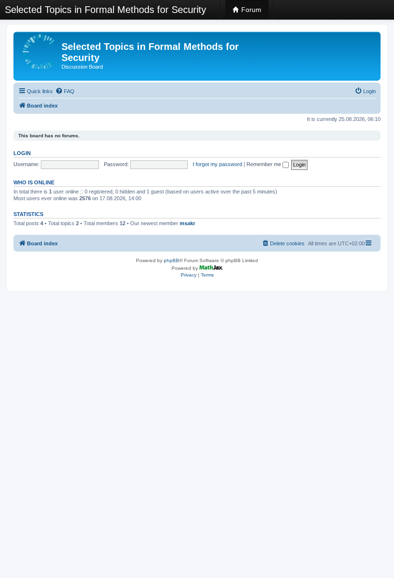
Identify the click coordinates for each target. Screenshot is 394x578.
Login (22, 153)
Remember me (264, 164)
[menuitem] (64, 91)
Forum (250, 9)
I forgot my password (217, 164)
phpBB (171, 260)
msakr (187, 223)
